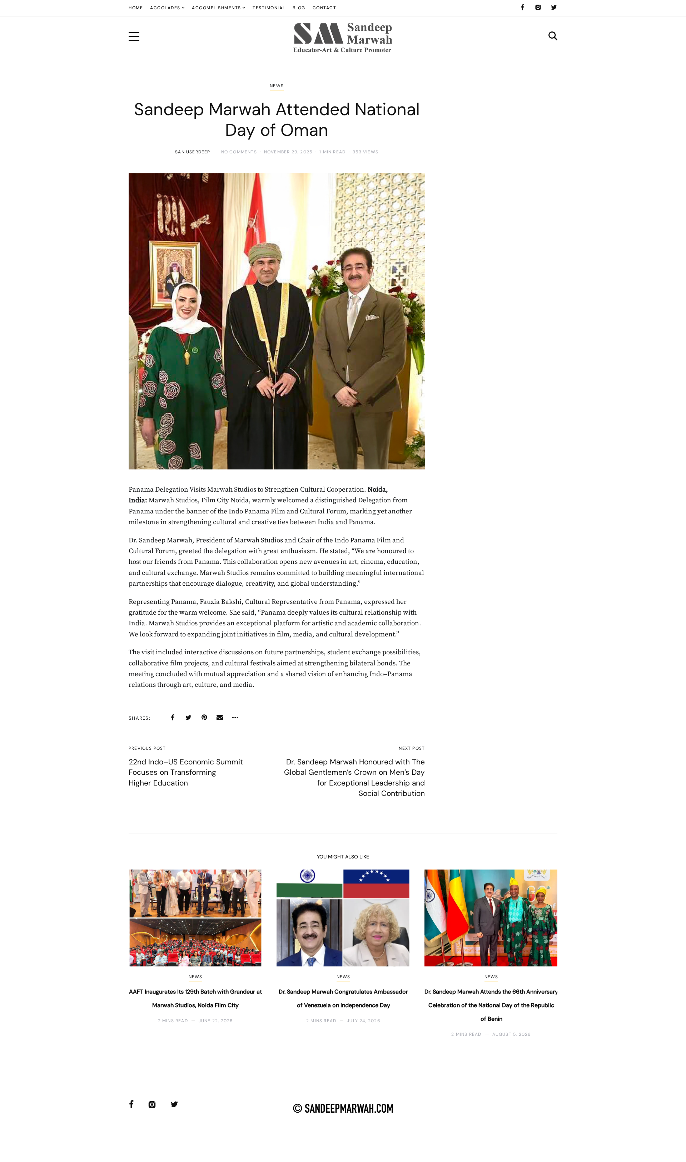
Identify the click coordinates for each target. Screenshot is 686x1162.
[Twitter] (554, 7)
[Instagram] (538, 7)
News (277, 86)
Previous (145, 953)
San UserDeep (192, 152)
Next (540, 953)
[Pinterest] (204, 717)
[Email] (220, 717)
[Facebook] (522, 7)
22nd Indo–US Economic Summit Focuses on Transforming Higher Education (186, 772)
